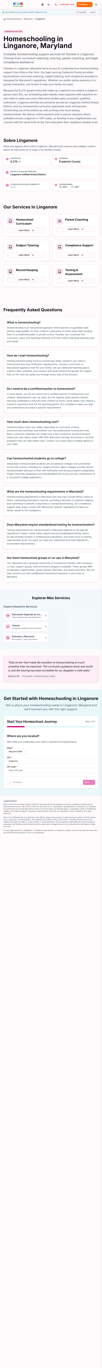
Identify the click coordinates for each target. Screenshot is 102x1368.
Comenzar (83, 4)
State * (10, 748)
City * (9, 757)
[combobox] (17, 751)
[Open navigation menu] (96, 4)
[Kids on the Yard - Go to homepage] (18, 4)
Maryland (28, 19)
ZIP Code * (12, 767)
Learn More (24, 230)
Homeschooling (13, 19)
